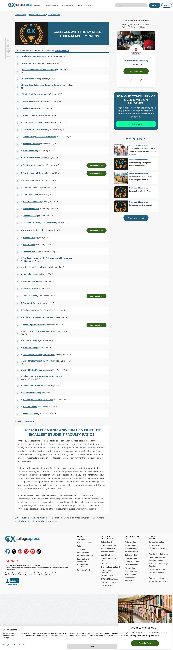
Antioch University (31, 101)
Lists (78, 5)
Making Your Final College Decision (158, 565)
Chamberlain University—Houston (38, 122)
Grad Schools (51, 5)
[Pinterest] (26, 553)
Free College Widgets (109, 582)
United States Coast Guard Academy (39, 360)
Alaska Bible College (32, 281)
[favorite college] (17, 57)
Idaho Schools (130, 578)
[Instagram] (20, 553)
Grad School (105, 564)
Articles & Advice (107, 552)
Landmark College (31, 215)
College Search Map (108, 545)
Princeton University (32, 143)
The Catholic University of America (38, 354)
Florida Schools (130, 568)
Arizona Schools (131, 548)
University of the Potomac (34, 385)
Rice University (29, 244)
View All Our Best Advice (158, 581)
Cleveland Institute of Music (35, 129)
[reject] (131, 79)
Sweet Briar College (31, 157)
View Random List (136, 218)
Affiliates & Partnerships (86, 556)
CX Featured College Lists (108, 559)
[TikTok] (39, 553)
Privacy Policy (18, 567)
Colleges (37, 5)
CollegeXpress (29, 421)
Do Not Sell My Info (56, 567)
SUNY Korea (28, 115)
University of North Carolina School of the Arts (43, 376)
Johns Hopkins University (34, 324)
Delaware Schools (131, 565)
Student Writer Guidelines (83, 566)
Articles (89, 5)
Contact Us (81, 540)
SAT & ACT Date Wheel (109, 579)
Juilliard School (29, 108)
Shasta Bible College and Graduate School (41, 84)
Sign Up (154, 5)
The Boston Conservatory (34, 165)
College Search (106, 542)
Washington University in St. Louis (38, 399)
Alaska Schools (130, 545)
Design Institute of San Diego (36, 310)
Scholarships (66, 5)
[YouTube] (33, 553)
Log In (166, 5)
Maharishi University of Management (39, 222)
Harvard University (31, 208)
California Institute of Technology (37, 56)
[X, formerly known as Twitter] (14, 553)
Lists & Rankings (20, 15)
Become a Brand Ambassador (83, 560)
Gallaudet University (32, 201)
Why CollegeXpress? (84, 543)
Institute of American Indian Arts (37, 317)
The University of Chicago (34, 172)
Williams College (30, 406)
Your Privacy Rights (43, 567)
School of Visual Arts (32, 251)
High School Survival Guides (156, 574)
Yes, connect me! (96, 165)
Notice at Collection (30, 567)
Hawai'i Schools (131, 574)
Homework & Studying (157, 569)
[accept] (141, 79)
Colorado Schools (131, 558)
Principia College (30, 237)
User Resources (107, 585)
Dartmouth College (31, 303)
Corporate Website (84, 570)
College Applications (157, 542)
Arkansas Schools (131, 552)
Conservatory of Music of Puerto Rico (39, 136)
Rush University (30, 150)
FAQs (79, 546)
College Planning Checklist (107, 571)
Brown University (30, 295)
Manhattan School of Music (34, 63)
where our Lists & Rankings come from (38, 521)
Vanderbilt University (32, 392)
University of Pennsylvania (34, 267)
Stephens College (30, 347)
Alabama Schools (131, 542)
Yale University (29, 274)
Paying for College (156, 560)
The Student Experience (37, 15)
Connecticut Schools (132, 561)
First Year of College (156, 578)
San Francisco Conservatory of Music (39, 331)
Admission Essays (155, 545)
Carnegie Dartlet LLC (22, 565)
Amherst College (30, 288)
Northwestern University (33, 230)
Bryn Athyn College (31, 180)
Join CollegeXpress (136, 124)
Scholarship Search (108, 548)
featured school (62, 50)
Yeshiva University (31, 413)
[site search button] (145, 5)
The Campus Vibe (54, 15)
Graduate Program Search (110, 567)
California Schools (131, 555)
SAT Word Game (107, 576)
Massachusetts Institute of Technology (39, 69)
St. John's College (31, 340)
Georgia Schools (131, 571)
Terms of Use (9, 567)
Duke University (30, 194)
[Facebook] (8, 553)
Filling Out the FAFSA (157, 557)
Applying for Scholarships (158, 554)
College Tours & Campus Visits (158, 550)
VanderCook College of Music (35, 94)
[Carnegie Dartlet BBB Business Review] (12, 584)
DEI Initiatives (82, 549)
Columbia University (32, 187)
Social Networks (83, 552)
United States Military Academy (37, 370)
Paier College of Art (31, 78)
